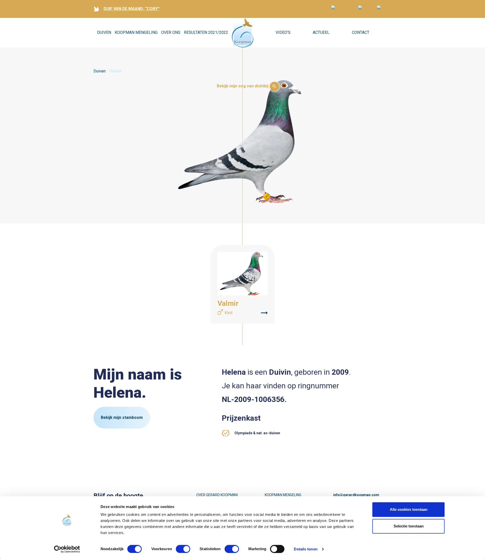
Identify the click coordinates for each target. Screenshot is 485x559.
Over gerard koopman (217, 495)
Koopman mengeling (283, 495)
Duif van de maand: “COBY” (131, 8)
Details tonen (305, 549)
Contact (360, 32)
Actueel (321, 32)
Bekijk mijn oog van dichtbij (242, 86)
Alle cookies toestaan (408, 509)
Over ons (170, 32)
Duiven (104, 32)
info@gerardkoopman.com (356, 495)
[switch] (183, 549)
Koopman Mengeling (136, 32)
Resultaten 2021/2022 (206, 32)
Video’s (283, 32)
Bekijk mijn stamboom (122, 417)
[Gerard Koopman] (242, 33)
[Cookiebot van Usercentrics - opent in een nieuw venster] (67, 549)
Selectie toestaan (409, 526)
